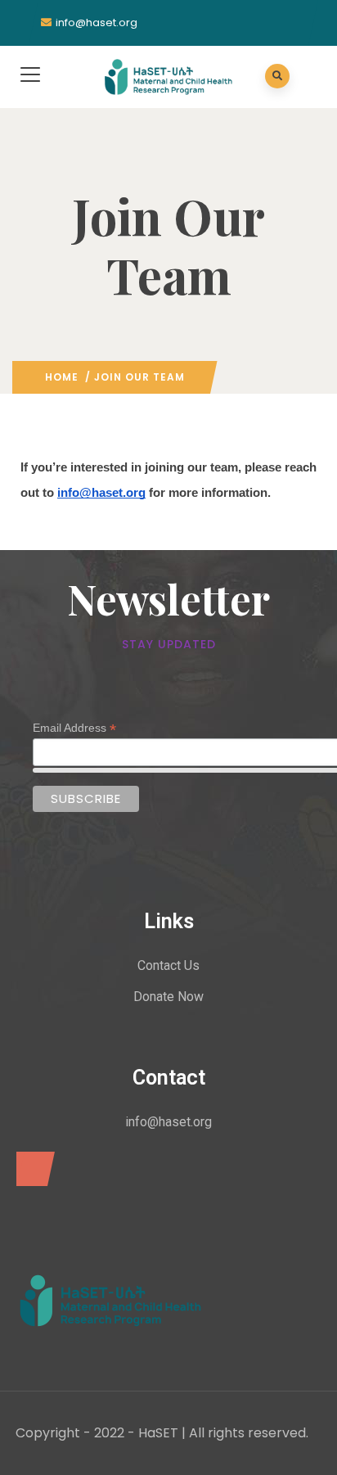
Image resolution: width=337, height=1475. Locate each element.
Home (62, 377)
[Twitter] (31, 1169)
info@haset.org (96, 22)
